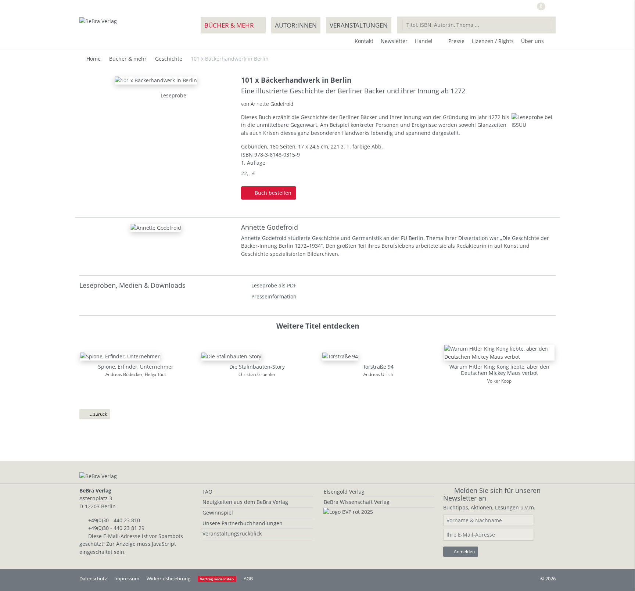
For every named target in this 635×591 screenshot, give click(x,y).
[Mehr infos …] (156, 227)
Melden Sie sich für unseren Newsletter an (492, 494)
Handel (424, 40)
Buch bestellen (272, 192)
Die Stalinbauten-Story (257, 366)
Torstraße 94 (378, 366)
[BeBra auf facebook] (496, 9)
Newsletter (394, 40)
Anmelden (464, 551)
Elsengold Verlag (344, 491)
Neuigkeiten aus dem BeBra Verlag (245, 501)
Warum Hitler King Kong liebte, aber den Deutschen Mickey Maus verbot (499, 369)
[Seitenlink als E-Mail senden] (137, 95)
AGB (248, 578)
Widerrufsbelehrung (168, 578)
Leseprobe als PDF (273, 285)
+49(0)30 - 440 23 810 (114, 520)
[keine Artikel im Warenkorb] (550, 9)
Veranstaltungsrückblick (232, 533)
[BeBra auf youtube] (512, 9)
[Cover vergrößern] (146, 95)
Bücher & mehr (229, 25)
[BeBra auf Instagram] (526, 9)
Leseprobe (172, 95)
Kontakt (364, 40)
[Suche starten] (544, 25)
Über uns (532, 40)
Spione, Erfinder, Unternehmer (135, 366)
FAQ (207, 491)
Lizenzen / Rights (493, 40)
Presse (456, 40)
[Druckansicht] (129, 95)
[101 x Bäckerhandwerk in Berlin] (156, 79)
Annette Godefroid (269, 227)
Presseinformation (274, 296)
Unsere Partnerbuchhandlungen (242, 523)
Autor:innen (296, 25)
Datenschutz (93, 578)
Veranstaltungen (359, 25)
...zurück (98, 414)
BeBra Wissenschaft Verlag (357, 501)
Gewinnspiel (217, 512)
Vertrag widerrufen (217, 579)
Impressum (126, 578)
